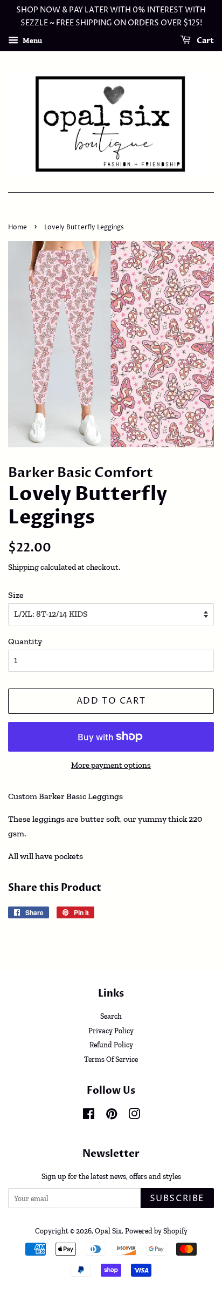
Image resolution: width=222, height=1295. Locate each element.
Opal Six (108, 1230)
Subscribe (177, 1198)
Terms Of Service (111, 1059)
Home (17, 227)
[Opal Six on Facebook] (88, 1116)
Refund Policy (111, 1044)
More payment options (111, 765)
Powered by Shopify (156, 1230)
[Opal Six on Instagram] (134, 1116)
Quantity (25, 641)
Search (111, 1016)
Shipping (23, 567)
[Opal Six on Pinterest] (111, 1116)
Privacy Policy (111, 1030)
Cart (204, 41)
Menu (31, 40)
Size (16, 595)
